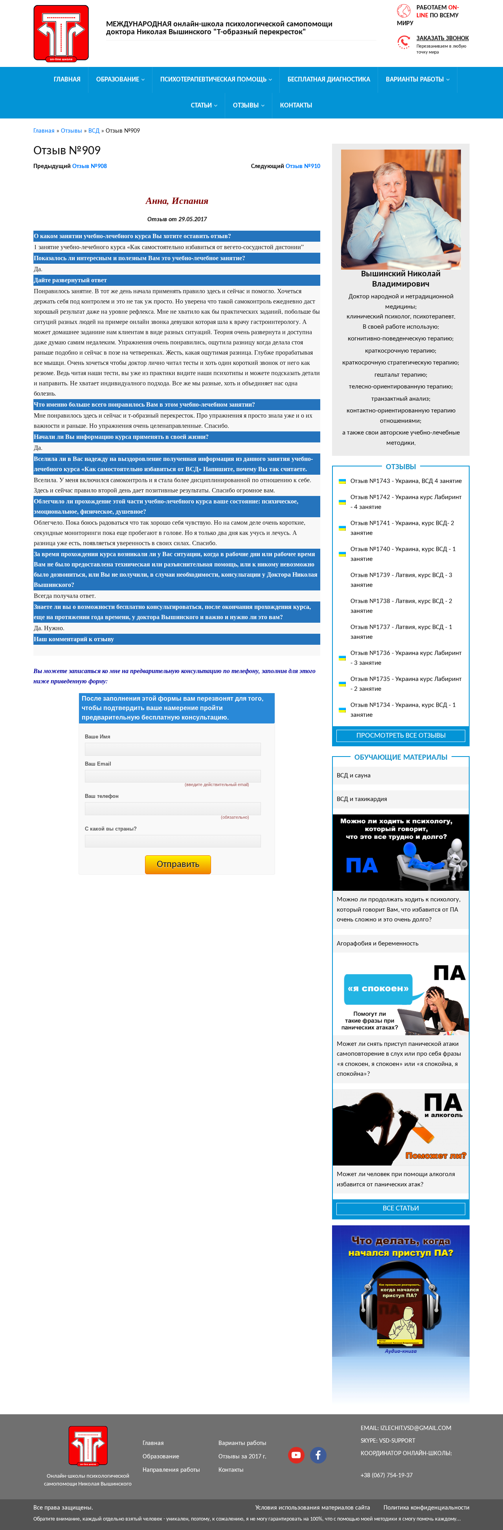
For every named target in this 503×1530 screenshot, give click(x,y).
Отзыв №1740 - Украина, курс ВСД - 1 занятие (403, 554)
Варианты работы (415, 79)
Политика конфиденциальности (427, 1508)
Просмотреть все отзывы (401, 736)
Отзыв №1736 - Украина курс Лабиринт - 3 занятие (406, 658)
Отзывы (246, 105)
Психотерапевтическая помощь (213, 79)
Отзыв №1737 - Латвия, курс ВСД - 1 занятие (401, 632)
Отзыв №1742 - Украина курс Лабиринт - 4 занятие (406, 502)
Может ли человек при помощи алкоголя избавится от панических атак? (396, 1179)
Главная (67, 79)
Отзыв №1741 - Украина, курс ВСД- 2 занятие (402, 528)
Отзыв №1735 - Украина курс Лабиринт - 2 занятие (406, 684)
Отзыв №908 (89, 166)
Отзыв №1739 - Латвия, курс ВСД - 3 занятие (401, 580)
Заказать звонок (443, 38)
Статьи (201, 105)
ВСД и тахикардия (362, 799)
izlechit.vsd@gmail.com (416, 1428)
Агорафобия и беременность (378, 943)
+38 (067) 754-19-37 (387, 1476)
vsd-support (397, 1441)
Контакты (296, 105)
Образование (117, 79)
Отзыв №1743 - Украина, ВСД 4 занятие (406, 481)
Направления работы (171, 1470)
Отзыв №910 (303, 166)
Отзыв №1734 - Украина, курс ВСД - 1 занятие (403, 710)
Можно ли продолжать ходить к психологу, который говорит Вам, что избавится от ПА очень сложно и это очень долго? (399, 909)
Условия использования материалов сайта (312, 1508)
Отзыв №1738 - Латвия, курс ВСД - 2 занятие (401, 606)
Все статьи (401, 1208)
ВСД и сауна (354, 775)
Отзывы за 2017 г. (242, 1457)
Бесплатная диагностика (329, 79)
